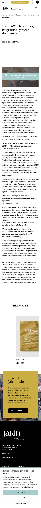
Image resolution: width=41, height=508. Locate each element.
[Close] (39, 468)
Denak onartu (20, 492)
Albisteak (11, 15)
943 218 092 (6, 453)
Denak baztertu (20, 503)
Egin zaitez (20, 2)
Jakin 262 (20, 363)
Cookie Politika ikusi (26, 487)
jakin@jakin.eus (7, 457)
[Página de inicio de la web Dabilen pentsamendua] (12, 8)
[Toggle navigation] (36, 8)
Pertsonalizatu (20, 498)
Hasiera (4, 15)
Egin (16, 411)
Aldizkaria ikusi (23, 354)
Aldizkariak (5, 466)
